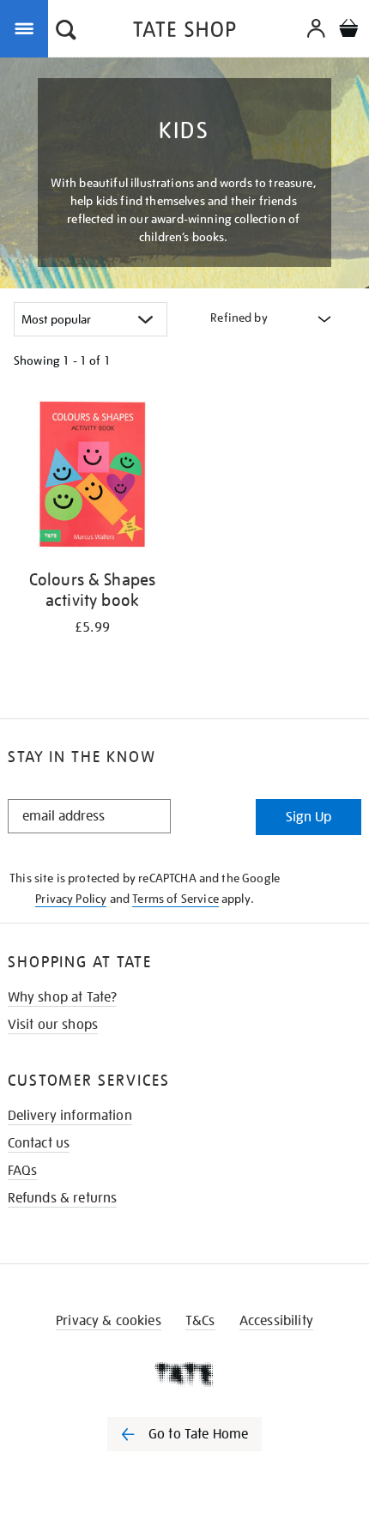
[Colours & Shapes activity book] (92, 478)
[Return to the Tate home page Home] (184, 32)
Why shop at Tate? (63, 997)
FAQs (23, 1170)
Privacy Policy (70, 898)
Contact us (39, 1143)
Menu (27, 27)
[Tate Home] (184, 1374)
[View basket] (348, 30)
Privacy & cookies (108, 1320)
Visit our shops (53, 1024)
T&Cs (200, 1320)
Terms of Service (175, 898)
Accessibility (276, 1320)
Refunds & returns (63, 1198)
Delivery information (70, 1115)
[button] (66, 32)
